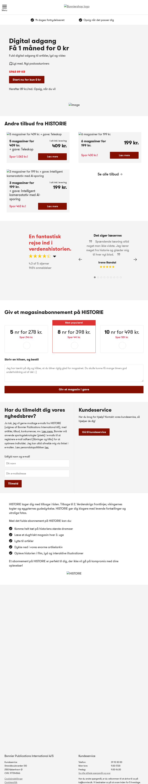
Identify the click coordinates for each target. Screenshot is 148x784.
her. (47, 447)
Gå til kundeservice (94, 432)
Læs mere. (47, 431)
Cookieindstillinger (14, 778)
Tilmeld (13, 483)
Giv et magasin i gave (74, 389)
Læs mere (52, 156)
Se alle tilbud (108, 174)
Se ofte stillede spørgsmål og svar (94, 773)
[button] (135, 259)
